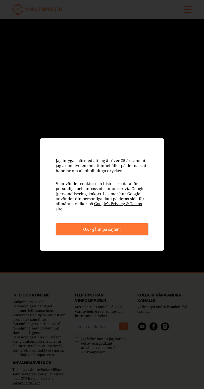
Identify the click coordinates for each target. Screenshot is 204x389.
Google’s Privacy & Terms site (99, 206)
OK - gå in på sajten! (102, 229)
